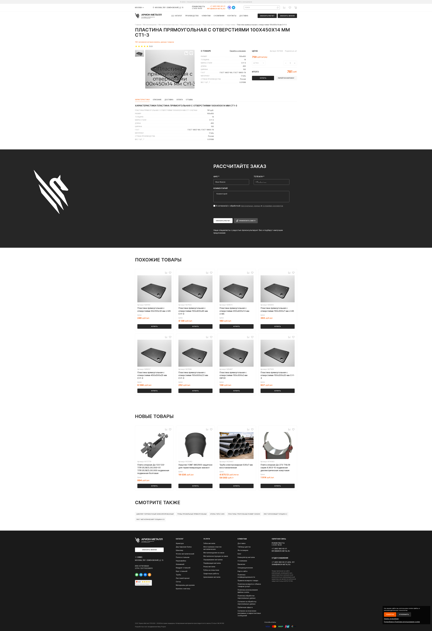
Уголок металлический (185, 554)
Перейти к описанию (238, 51)
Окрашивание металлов (213, 560)
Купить (154, 326)
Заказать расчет (267, 16)
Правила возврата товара (248, 580)
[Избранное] (290, 7)
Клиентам (206, 16)
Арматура (180, 543)
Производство (192, 16)
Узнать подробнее (391, 619)
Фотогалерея (243, 550)
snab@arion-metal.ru (281, 564)
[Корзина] (295, 7)
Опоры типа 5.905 (217, 514)
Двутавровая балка (183, 547)
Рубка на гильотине (211, 570)
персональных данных (250, 206)
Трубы (178, 575)
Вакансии (241, 564)
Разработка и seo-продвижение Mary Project (150, 627)
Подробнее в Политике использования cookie (402, 622)
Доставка (243, 16)
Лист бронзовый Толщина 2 (275, 514)
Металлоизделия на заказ (213, 553)
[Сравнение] (284, 7)
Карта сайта (242, 571)
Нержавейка (181, 561)
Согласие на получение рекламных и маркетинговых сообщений (249, 613)
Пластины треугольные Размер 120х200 (244, 514)
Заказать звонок (287, 16)
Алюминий (180, 564)
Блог (239, 554)
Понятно (390, 614)
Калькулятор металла (246, 557)
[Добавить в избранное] (191, 53)
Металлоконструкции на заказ (215, 556)
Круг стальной (181, 571)
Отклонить (404, 614)
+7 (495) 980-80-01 (217, 6)
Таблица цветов (244, 547)
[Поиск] (278, 7)
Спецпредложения (245, 568)
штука (256, 63)
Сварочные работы (211, 573)
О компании (219, 16)
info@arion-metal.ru (216, 9)
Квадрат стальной (183, 568)
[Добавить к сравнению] (186, 53)
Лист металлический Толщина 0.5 (150, 519)
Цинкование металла (211, 577)
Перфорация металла (212, 563)
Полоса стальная (182, 557)
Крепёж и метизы (183, 589)
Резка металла (209, 567)
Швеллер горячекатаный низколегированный (155, 514)
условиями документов (272, 206)
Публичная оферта (245, 607)
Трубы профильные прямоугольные (192, 514)
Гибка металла (209, 543)
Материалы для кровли (185, 585)
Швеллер (179, 550)
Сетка (178, 582)
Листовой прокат (183, 578)
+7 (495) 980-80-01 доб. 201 (283, 562)
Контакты (231, 16)
